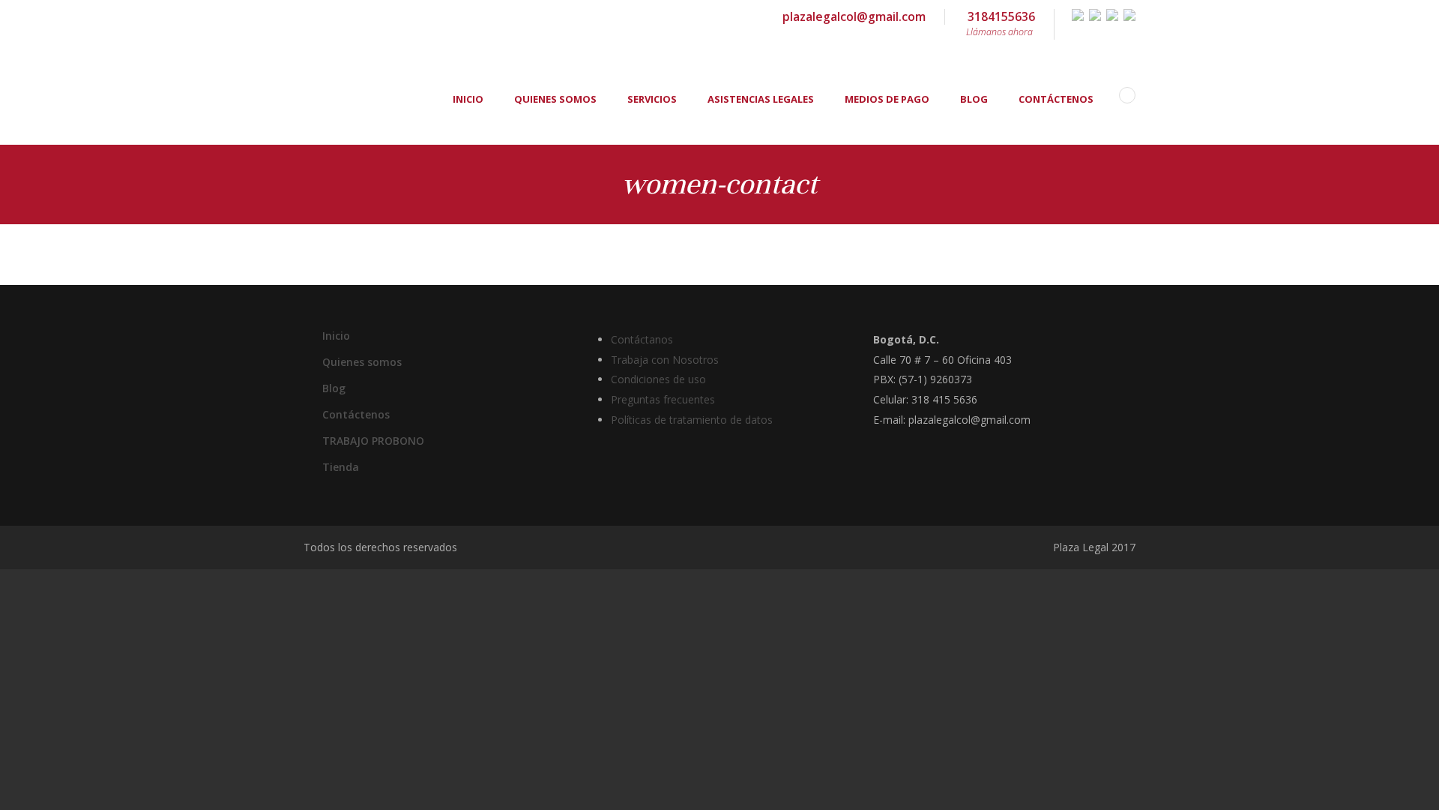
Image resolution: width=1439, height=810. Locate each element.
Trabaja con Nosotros (665, 359)
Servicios (652, 99)
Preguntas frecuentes (663, 399)
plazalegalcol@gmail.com (854, 16)
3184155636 (1000, 23)
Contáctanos (642, 339)
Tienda (340, 467)
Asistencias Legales (761, 99)
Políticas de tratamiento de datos (692, 419)
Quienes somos (555, 99)
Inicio (468, 99)
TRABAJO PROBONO (373, 441)
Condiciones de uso (658, 379)
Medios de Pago (887, 99)
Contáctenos (1056, 99)
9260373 (951, 379)
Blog (974, 99)
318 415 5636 (944, 399)
